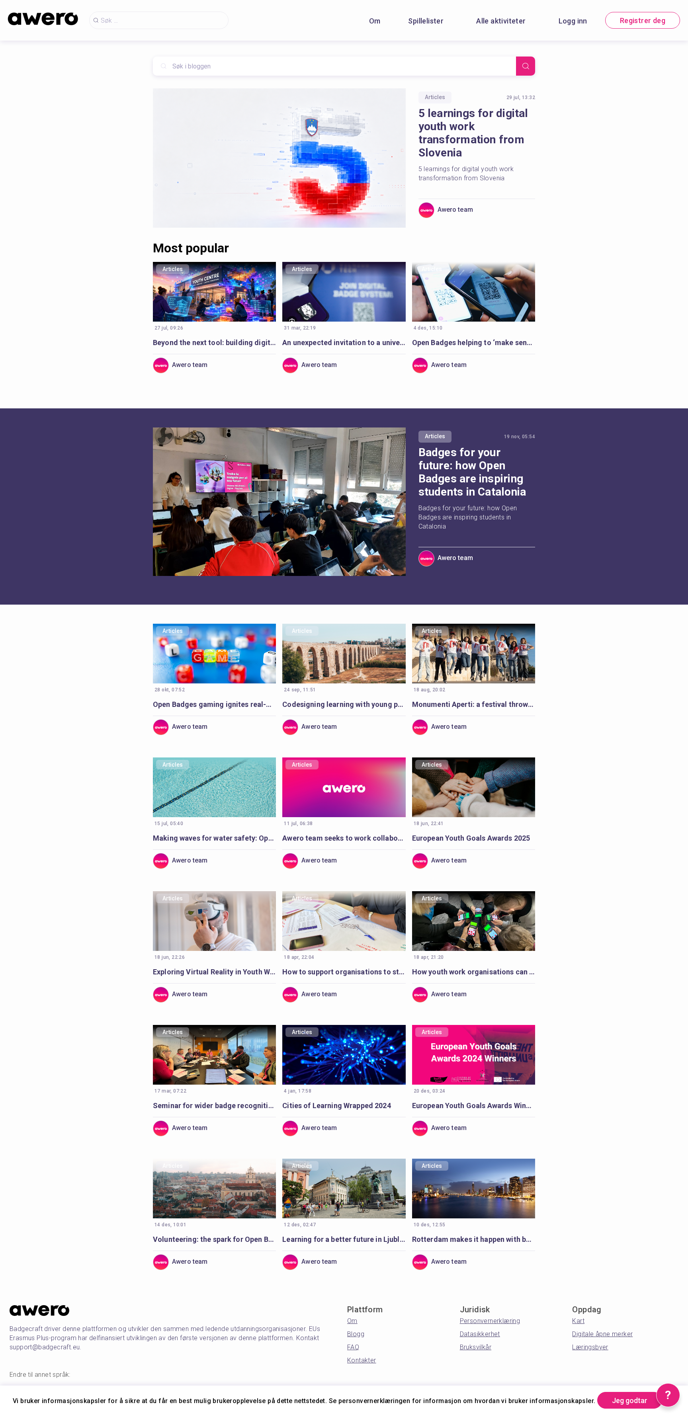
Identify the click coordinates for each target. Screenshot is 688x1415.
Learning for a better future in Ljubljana (343, 1239)
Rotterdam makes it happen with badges (473, 1239)
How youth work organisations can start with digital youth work (473, 972)
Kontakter (361, 1360)
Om (375, 21)
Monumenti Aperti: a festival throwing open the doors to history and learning (473, 704)
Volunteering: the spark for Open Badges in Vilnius (214, 1239)
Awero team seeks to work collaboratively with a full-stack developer (343, 838)
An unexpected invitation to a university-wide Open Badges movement (343, 342)
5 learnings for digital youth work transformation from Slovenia (473, 133)
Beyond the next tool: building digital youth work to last (214, 342)
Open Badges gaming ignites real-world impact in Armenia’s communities (214, 704)
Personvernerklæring (490, 1321)
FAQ (353, 1347)
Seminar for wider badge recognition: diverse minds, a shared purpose (214, 1105)
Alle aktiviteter (501, 21)
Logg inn (573, 21)
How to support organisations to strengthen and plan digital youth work (343, 972)
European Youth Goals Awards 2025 (471, 838)
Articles (435, 97)
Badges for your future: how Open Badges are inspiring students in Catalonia (472, 472)
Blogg (355, 1334)
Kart (578, 1321)
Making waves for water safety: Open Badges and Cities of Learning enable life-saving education (214, 838)
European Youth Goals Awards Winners (473, 1105)
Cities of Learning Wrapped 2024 (336, 1105)
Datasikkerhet (480, 1334)
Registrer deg (642, 20)
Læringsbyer (590, 1347)
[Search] (525, 66)
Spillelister (426, 21)
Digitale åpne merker (602, 1334)
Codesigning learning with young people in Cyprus (343, 704)
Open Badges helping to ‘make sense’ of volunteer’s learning (473, 342)
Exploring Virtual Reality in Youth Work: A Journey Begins (214, 972)
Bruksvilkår (475, 1347)
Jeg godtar (629, 1400)
